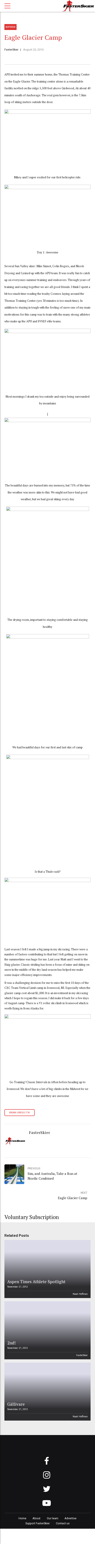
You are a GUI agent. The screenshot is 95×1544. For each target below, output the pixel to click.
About (36, 1518)
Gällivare (16, 1404)
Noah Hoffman (80, 1294)
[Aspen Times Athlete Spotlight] (47, 1269)
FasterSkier (11, 49)
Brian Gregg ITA (19, 1112)
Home (22, 1518)
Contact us (63, 1523)
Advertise (70, 1518)
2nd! (11, 1343)
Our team (52, 1518)
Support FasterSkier (37, 1523)
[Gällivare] (47, 1392)
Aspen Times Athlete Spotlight (36, 1281)
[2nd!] (47, 1330)
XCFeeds (10, 27)
